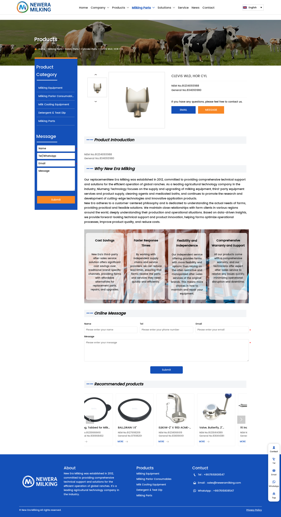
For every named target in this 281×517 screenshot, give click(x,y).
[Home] (34, 7)
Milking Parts (55, 49)
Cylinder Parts (89, 49)
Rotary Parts (72, 49)
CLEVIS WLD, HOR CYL (111, 49)
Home (42, 49)
